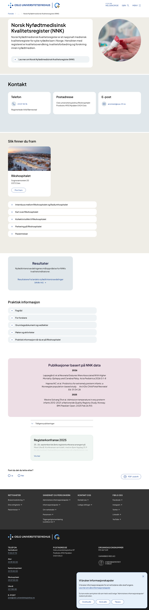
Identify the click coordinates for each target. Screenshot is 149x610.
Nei (22, 475)
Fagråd (18, 310)
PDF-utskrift (133, 476)
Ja (12, 475)
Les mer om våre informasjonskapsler (94, 588)
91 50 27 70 (12, 553)
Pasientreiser (21, 233)
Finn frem (19, 190)
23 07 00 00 (13, 580)
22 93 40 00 (13, 571)
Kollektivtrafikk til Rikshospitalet (30, 219)
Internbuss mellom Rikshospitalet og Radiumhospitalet (41, 204)
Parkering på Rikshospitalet (28, 226)
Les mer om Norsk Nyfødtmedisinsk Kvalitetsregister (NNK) (46, 59)
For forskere (21, 317)
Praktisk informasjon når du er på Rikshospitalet (38, 339)
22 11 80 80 (12, 589)
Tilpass (118, 602)
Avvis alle (103, 602)
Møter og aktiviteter (24, 332)
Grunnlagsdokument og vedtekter (31, 325)
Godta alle (86, 602)
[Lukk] (143, 576)
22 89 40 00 (13, 562)
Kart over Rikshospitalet (26, 212)
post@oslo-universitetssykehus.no (21, 598)
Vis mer (37, 456)
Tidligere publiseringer (44, 423)
